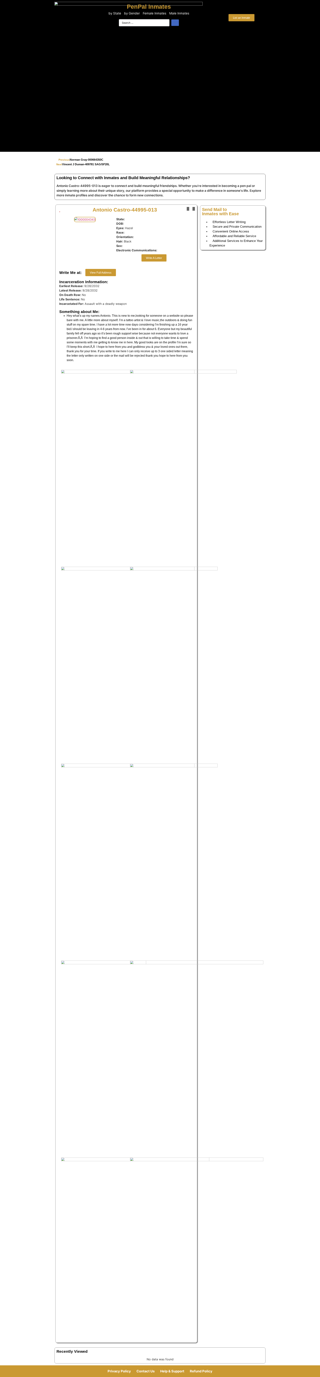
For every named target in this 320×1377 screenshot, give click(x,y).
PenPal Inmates (149, 6)
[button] (187, 209)
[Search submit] (175, 22)
